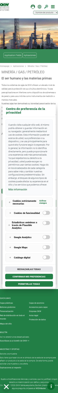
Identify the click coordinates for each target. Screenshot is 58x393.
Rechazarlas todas (29, 269)
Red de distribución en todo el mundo (12, 317)
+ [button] (9, 202)
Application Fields (12, 55)
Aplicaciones (30, 55)
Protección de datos (37, 320)
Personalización (6, 311)
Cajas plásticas (6, 303)
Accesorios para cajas (38, 307)
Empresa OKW (35, 311)
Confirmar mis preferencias (29, 276)
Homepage (4, 66)
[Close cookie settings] (6, 387)
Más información (17, 189)
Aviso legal (33, 315)
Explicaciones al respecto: (10, 368)
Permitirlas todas (29, 284)
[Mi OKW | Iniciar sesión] (33, 7)
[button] (6, 387)
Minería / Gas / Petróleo (37, 66)
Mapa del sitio (6, 324)
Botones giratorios (7, 307)
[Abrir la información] (51, 386)
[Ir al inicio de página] (42, 386)
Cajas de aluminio (36, 303)
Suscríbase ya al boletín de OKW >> (14, 341)
